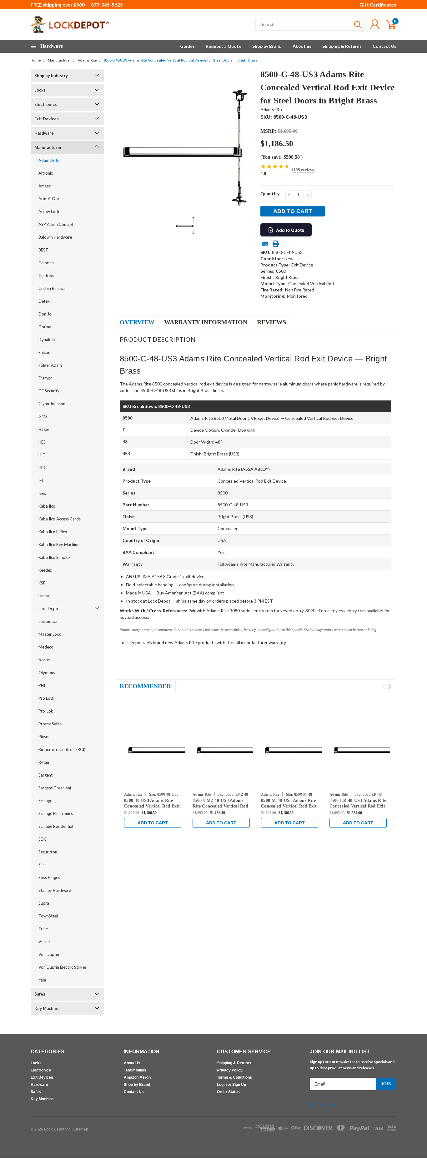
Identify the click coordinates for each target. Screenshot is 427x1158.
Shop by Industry (51, 75)
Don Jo (45, 313)
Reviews (271, 322)
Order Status (228, 1092)
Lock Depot (49, 608)
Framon (45, 377)
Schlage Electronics (55, 813)
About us (302, 46)
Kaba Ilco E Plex (52, 531)
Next (390, 686)
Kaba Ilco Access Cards (59, 518)
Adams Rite (87, 60)
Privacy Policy (230, 1070)
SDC (42, 839)
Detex (44, 301)
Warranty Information (205, 322)
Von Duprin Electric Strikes (62, 967)
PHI (41, 685)
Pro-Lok (45, 710)
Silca (42, 864)
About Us (132, 1063)
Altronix (45, 173)
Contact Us (384, 46)
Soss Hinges (49, 877)
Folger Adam (50, 365)
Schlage (45, 800)
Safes (39, 994)
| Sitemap (80, 1129)
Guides (187, 46)
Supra (43, 903)
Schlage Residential (55, 826)
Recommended (145, 686)
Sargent (45, 775)
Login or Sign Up (231, 1084)
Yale (42, 979)
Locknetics (48, 621)
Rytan (43, 762)
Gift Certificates (377, 4)
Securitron (47, 851)
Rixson (44, 736)
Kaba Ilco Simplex (54, 557)
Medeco (45, 646)
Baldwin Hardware (55, 237)
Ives (42, 493)
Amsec (44, 185)
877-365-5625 (107, 4)
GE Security (48, 390)
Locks (40, 89)
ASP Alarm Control (55, 224)
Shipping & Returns (342, 46)
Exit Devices (46, 118)
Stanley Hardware (54, 890)
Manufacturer (59, 60)
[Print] (276, 244)
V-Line (44, 941)
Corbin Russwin (52, 288)
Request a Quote (223, 46)
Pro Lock (46, 698)
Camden (46, 262)
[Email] (265, 244)
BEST (43, 249)
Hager (43, 429)
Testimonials (135, 1070)
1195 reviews (303, 169)
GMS (43, 416)
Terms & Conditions (234, 1077)
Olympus (46, 672)
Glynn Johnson (51, 403)
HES (42, 442)
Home (36, 60)
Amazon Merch (137, 1077)
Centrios (46, 275)
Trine (43, 928)
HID (42, 454)
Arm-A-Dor (48, 198)
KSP (42, 582)
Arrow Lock (48, 211)
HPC (42, 467)
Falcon (44, 352)
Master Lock (49, 634)
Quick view (166, 741)
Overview (137, 322)
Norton (45, 659)
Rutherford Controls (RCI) (61, 749)
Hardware (44, 133)
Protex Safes (50, 723)
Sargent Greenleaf (54, 787)
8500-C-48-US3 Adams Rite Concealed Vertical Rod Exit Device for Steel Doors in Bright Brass (181, 60)
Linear (43, 595)
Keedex (45, 570)
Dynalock (47, 339)
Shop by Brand (267, 46)
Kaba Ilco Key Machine (58, 544)
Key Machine (47, 1008)
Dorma (44, 326)
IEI (40, 480)
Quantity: (270, 193)
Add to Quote (290, 230)
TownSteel (48, 915)
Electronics (45, 104)
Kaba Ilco (46, 506)
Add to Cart (153, 822)
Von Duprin (48, 954)
